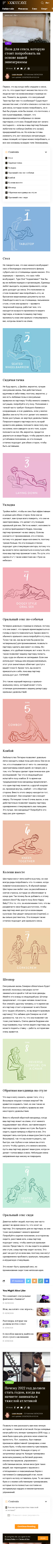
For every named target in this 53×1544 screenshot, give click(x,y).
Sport (9, 1382)
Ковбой (11, 177)
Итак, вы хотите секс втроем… (18, 1309)
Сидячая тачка (15, 163)
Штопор (12, 187)
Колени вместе (15, 182)
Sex (8, 43)
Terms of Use (24, 1539)
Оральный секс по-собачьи (21, 172)
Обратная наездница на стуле (22, 192)
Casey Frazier (17, 75)
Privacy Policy (10, 1539)
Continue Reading (26, 1526)
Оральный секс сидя (18, 197)
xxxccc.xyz (16, 3)
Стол (10, 158)
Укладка (12, 168)
